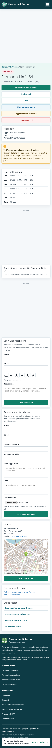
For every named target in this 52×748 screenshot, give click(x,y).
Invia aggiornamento (26, 514)
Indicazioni (26, 94)
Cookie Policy (8, 719)
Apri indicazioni (26, 578)
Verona (15, 67)
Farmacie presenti (9, 684)
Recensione (9, 384)
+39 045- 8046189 (19, 536)
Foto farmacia (10, 498)
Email (6, 363)
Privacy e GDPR (8, 714)
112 (25, 660)
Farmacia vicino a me (11, 680)
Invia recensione (26, 402)
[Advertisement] (26, 36)
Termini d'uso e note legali (13, 709)
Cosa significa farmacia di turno (19, 608)
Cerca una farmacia (10, 670)
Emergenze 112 (26, 120)
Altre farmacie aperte (26, 107)
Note (6, 481)
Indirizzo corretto (11, 454)
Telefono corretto (11, 444)
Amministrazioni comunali (13, 705)
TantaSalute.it (8, 732)
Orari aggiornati (11, 464)
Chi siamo (6, 695)
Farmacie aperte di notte (16, 620)
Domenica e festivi (13, 626)
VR (9, 67)
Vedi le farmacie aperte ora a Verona (19, 592)
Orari (26, 100)
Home (4, 67)
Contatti (5, 700)
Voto (6, 376)
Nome (6, 354)
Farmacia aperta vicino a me (17, 614)
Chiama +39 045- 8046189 (26, 87)
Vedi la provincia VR (12, 594)
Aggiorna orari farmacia (26, 113)
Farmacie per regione (11, 675)
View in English (38, 742)
